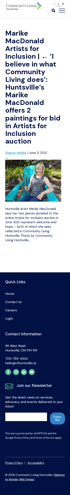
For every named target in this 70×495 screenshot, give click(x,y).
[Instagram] (16, 372)
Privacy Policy (22, 437)
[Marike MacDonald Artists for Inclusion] (33, 200)
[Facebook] (8, 372)
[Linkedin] (24, 372)
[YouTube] (32, 372)
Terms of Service (45, 437)
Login (9, 318)
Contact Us (13, 302)
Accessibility (36, 463)
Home (9, 294)
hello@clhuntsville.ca (20, 363)
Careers (11, 310)
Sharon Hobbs (15, 153)
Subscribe (57, 418)
